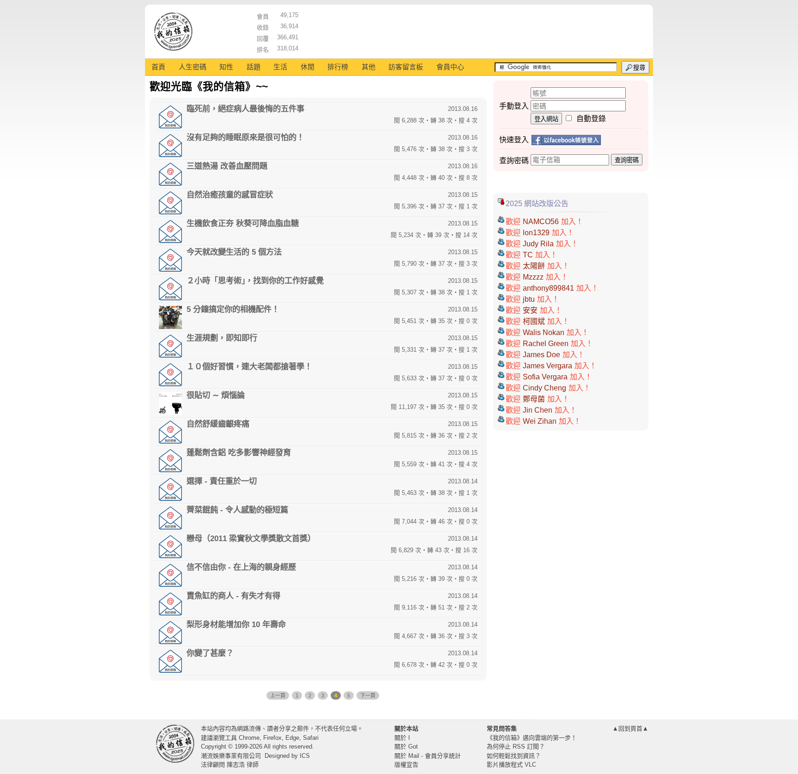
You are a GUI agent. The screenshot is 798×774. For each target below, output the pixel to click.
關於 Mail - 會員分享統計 (427, 755)
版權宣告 (406, 764)
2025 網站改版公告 (537, 203)
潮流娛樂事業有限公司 (231, 755)
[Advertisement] (473, 30)
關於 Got (406, 746)
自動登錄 (591, 118)
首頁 (158, 67)
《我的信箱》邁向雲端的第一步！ (532, 737)
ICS (305, 755)
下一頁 (367, 695)
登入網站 (546, 119)
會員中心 (450, 67)
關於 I (402, 737)
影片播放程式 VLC (511, 764)
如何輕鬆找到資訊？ (514, 755)
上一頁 (277, 695)
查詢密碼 (627, 160)
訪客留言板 (405, 67)
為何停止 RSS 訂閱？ (516, 746)
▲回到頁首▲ (630, 728)
